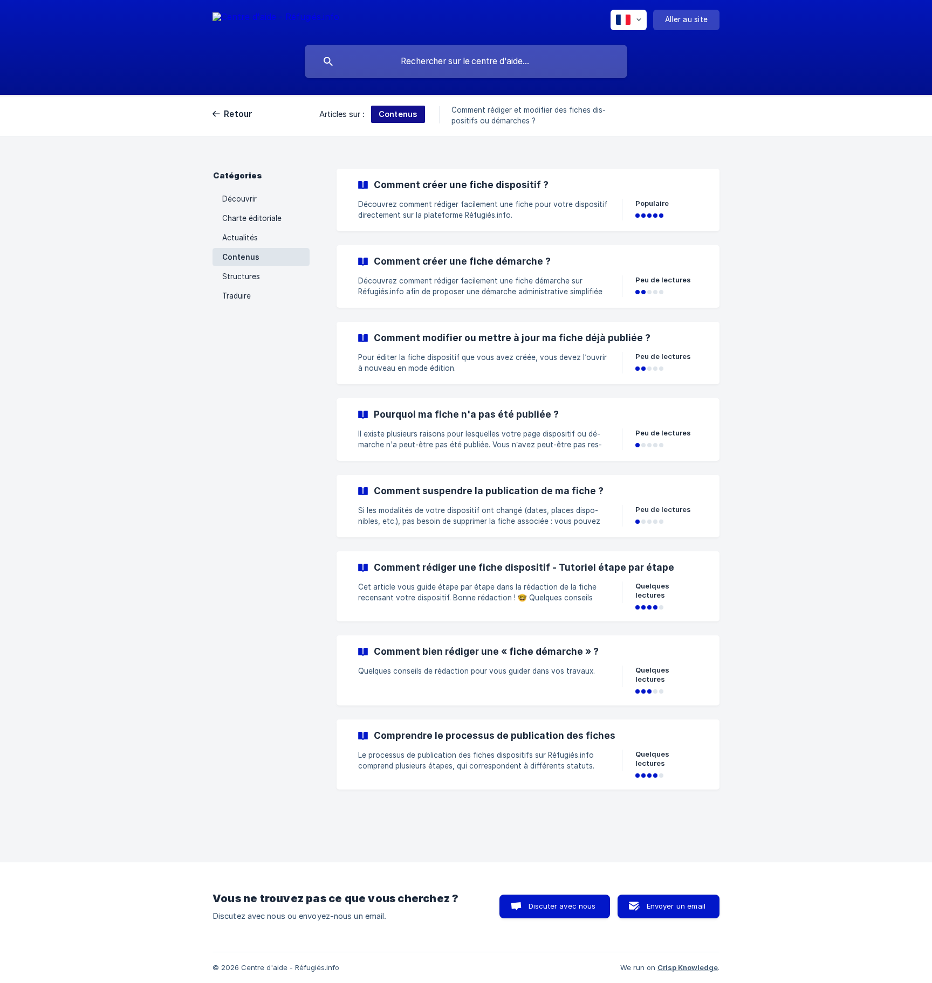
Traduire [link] (236, 296)
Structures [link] (241, 276)
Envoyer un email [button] (676, 906)
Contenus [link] (240, 257)
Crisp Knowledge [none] (687, 967)
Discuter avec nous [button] (562, 906)
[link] (528, 200)
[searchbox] (466, 61)
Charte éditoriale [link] (252, 218)
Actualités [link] (240, 237)
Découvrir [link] (239, 199)
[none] (276, 18)
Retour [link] (238, 114)
